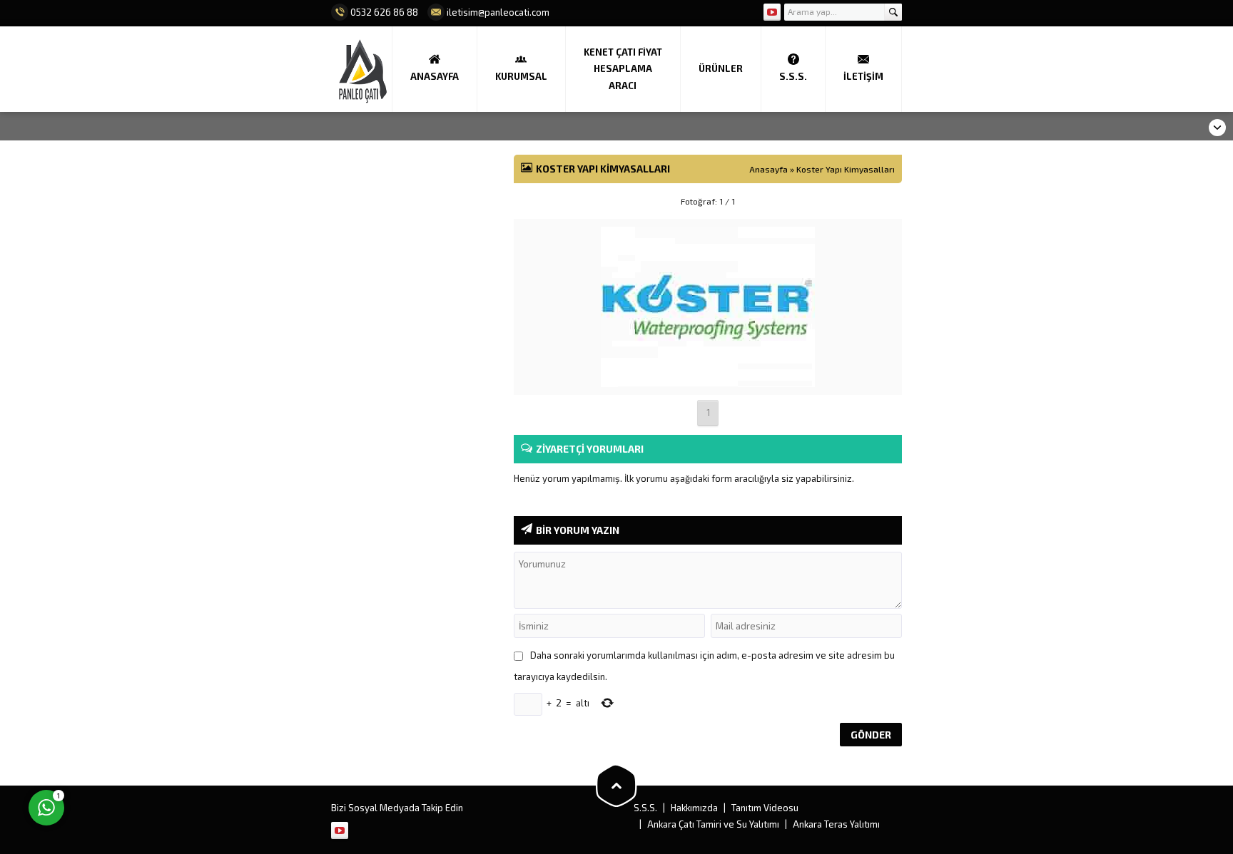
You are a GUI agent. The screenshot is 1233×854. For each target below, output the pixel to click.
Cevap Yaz (136, 749)
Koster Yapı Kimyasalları (845, 169)
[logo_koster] (708, 378)
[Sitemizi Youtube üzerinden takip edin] (772, 12)
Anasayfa (768, 169)
